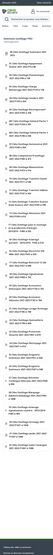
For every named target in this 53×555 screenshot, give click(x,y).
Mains (5, 26)
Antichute (47, 26)
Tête (15, 26)
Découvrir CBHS (9, 2)
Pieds (35, 26)
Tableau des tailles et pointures (17, 547)
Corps (25, 26)
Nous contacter (44, 2)
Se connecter (43, 11)
